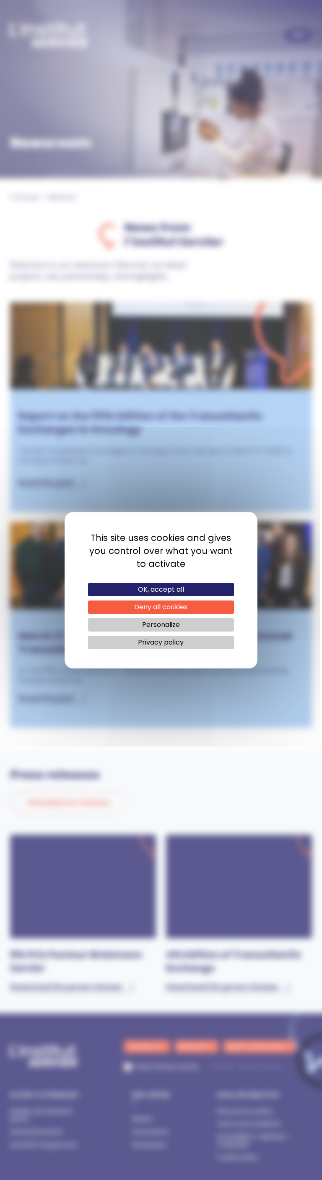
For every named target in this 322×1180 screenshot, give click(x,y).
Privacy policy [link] (161, 642)
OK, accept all (161, 589)
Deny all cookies (160, 607)
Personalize (161, 624)
